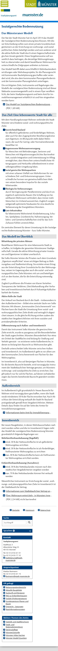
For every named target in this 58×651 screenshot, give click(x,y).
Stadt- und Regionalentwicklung (14, 626)
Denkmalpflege (12, 630)
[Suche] (29, 523)
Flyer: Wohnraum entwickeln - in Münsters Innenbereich (29, 495)
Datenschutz (45, 510)
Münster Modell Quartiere (16, 638)
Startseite (15, 510)
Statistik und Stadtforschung (17, 622)
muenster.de (32, 15)
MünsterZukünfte (13, 632)
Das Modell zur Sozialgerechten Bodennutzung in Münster (29, 104)
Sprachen (7, 530)
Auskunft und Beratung (15, 593)
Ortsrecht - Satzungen (14, 607)
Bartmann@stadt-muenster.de (18, 576)
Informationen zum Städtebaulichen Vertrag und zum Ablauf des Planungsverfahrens (29, 491)
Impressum (30, 510)
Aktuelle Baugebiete (14, 590)
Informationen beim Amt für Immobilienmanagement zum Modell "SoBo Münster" (29, 412)
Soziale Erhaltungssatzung (16, 598)
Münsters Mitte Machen (15, 635)
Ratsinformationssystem (15, 609)
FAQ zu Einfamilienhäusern (16, 596)
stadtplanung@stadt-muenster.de (14, 559)
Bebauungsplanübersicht (16, 587)
